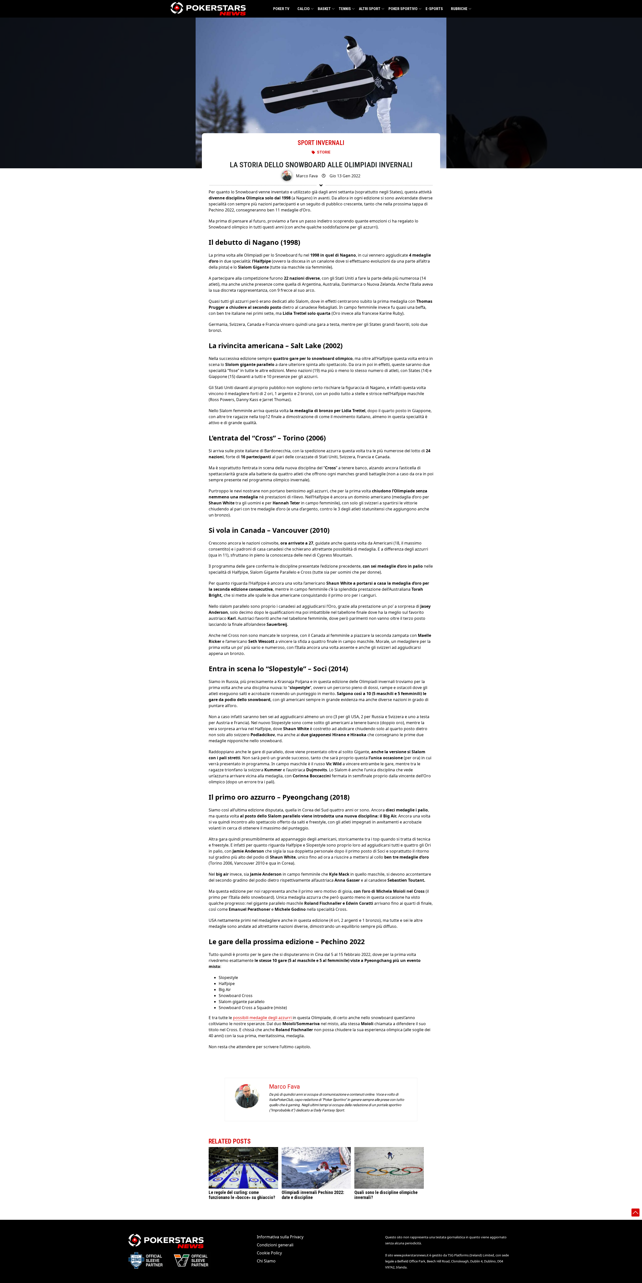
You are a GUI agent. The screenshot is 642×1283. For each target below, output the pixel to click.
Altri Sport (369, 9)
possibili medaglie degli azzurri (263, 1017)
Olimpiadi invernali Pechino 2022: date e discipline (313, 1195)
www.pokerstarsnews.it (411, 1255)
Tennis (345, 9)
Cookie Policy (269, 1253)
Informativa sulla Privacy (280, 1237)
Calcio (303, 9)
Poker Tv (281, 9)
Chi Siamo (266, 1261)
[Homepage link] (208, 9)
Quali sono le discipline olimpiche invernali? (386, 1195)
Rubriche (459, 9)
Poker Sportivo (403, 9)
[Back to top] (635, 1213)
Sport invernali (321, 142)
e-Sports (434, 9)
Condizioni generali (275, 1245)
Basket (324, 9)
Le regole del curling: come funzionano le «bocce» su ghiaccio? (242, 1195)
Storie (324, 152)
